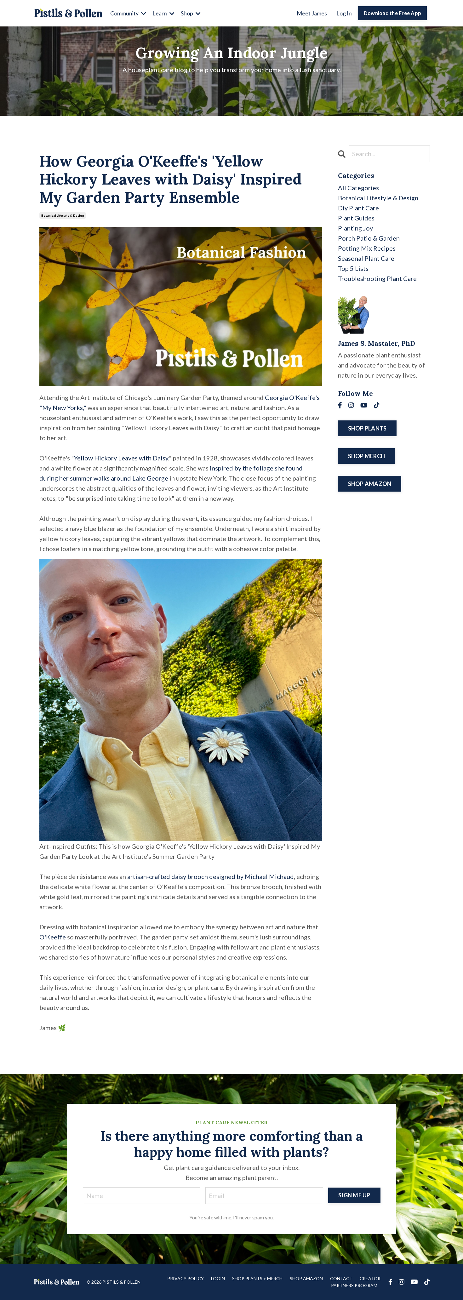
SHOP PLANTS (367, 428)
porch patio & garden (369, 238)
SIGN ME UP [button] (354, 1195)
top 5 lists (353, 268)
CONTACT (341, 1278)
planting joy (355, 228)
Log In (344, 13)
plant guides (356, 218)
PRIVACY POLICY (185, 1278)
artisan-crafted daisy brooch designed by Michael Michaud (210, 876)
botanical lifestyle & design (62, 215)
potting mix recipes (367, 248)
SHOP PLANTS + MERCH (257, 1278)
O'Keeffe (52, 937)
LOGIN (218, 1278)
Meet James (312, 13)
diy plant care (358, 208)
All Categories (358, 187)
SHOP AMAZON (370, 483)
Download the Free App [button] (392, 13)
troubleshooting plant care (377, 278)
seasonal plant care (366, 258)
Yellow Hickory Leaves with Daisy (121, 458)
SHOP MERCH (366, 456)
